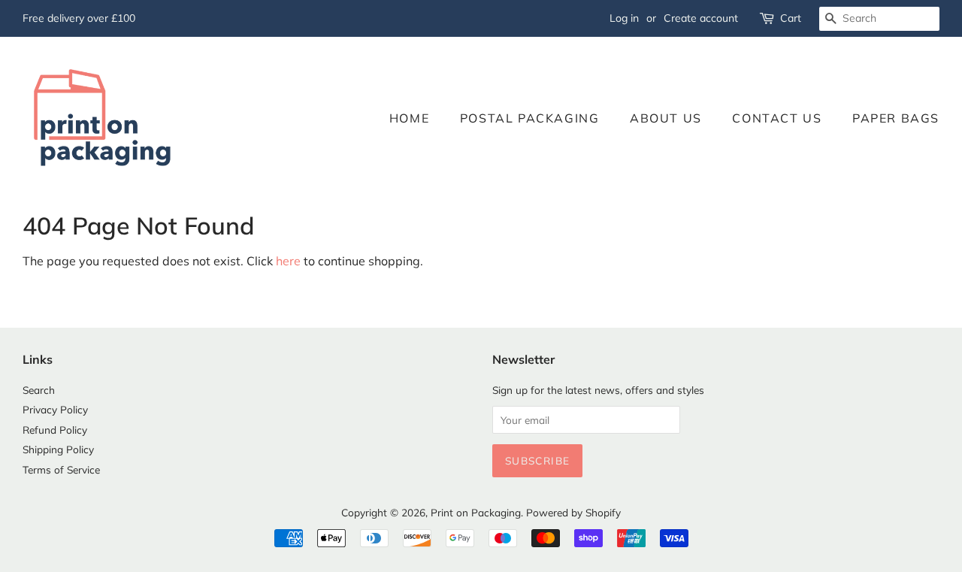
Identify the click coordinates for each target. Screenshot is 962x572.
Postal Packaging (530, 118)
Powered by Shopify (573, 512)
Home (409, 118)
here (288, 260)
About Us (666, 118)
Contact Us (776, 118)
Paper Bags (895, 118)
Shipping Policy (58, 449)
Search (39, 389)
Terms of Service (61, 469)
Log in (624, 18)
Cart (790, 18)
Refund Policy (55, 429)
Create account (701, 18)
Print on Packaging (476, 512)
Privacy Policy (55, 409)
